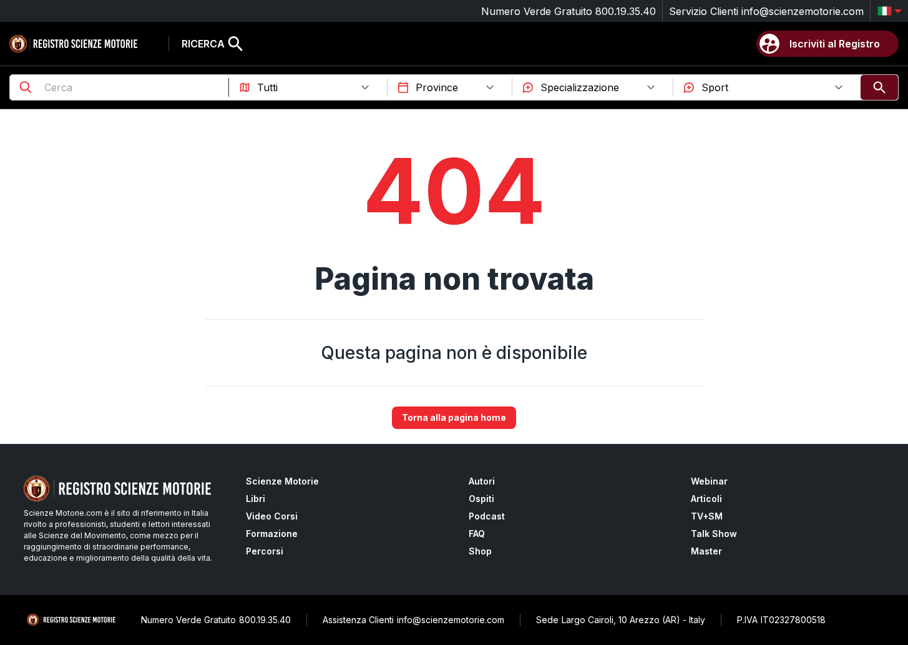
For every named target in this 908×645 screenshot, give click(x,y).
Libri (255, 498)
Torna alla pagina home (454, 417)
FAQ (477, 533)
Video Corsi (272, 516)
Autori (482, 481)
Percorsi (264, 551)
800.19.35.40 (625, 11)
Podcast (487, 516)
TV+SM (707, 516)
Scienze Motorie (282, 481)
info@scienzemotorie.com (802, 11)
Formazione (272, 533)
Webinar (709, 481)
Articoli (706, 498)
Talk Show (714, 533)
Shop (480, 551)
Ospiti (481, 498)
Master (706, 551)
